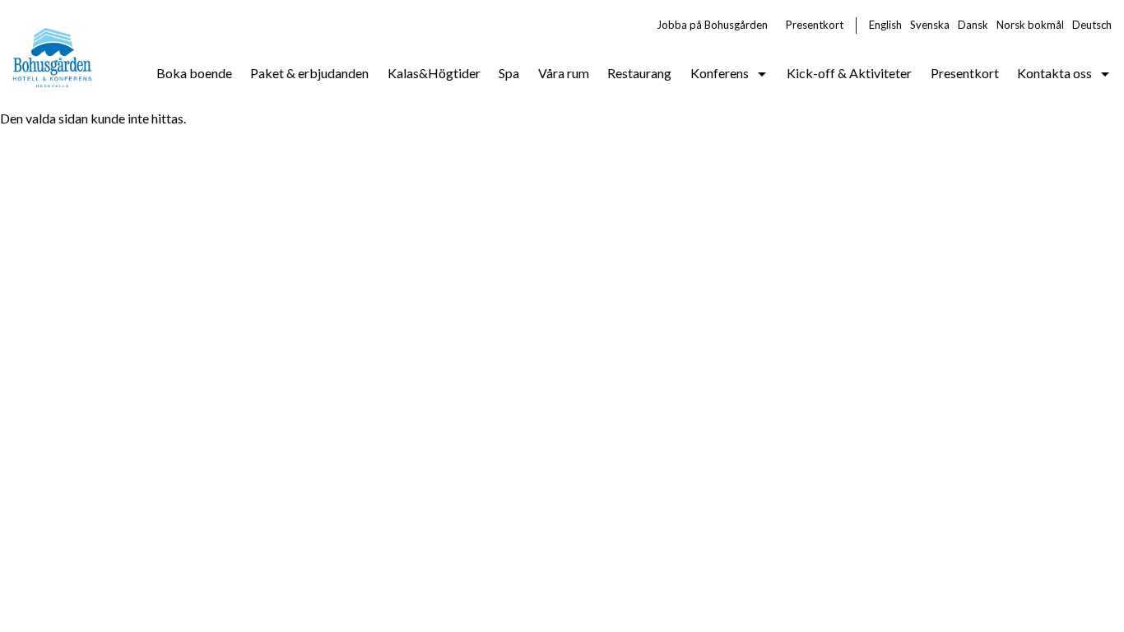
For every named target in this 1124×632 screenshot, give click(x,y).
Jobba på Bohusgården (712, 24)
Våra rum (563, 73)
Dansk (973, 24)
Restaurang (639, 73)
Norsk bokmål (1030, 24)
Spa (509, 73)
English (885, 24)
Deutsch (1092, 24)
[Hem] (53, 54)
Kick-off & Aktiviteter (849, 73)
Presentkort (814, 24)
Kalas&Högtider (434, 73)
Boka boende (194, 73)
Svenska (930, 24)
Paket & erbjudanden (309, 73)
